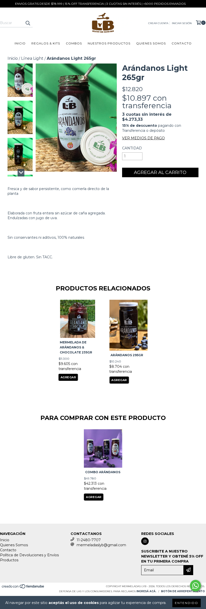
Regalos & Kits (45, 43)
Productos (9, 560)
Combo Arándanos (102, 472)
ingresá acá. (146, 591)
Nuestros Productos (109, 43)
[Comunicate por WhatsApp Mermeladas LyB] (195, 585)
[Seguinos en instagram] (145, 541)
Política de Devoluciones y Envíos (29, 555)
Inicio (20, 43)
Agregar (68, 377)
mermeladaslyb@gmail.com (101, 545)
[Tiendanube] (23, 587)
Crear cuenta (158, 23)
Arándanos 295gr (127, 355)
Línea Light (32, 58)
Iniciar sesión (182, 23)
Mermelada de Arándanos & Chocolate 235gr (76, 347)
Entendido (186, 603)
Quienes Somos (151, 43)
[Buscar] (28, 22)
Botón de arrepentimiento (183, 591)
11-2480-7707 (89, 540)
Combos (74, 43)
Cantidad (132, 148)
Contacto (182, 43)
